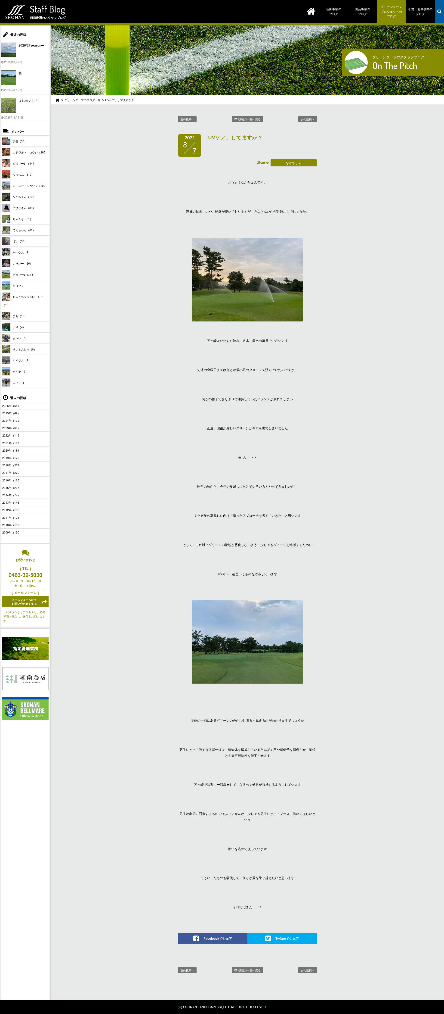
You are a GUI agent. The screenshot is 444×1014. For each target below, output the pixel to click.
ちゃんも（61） (23, 219)
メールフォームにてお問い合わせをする (24, 602)
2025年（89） (11, 413)
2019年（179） (12, 458)
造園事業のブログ (333, 11)
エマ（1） (19, 382)
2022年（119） (12, 435)
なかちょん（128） (25, 197)
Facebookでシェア (218, 938)
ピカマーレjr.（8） (24, 274)
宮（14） (18, 285)
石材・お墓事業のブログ (420, 11)
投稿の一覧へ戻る (249, 119)
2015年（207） (12, 488)
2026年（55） (11, 406)
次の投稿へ (307, 119)
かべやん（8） (22, 252)
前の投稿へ (187, 119)
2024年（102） (12, 420)
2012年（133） (12, 510)
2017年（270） (12, 472)
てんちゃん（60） (24, 230)
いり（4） (19, 327)
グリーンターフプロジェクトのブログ (391, 11)
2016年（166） (12, 480)
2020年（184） (12, 450)
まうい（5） (20, 338)
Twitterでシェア (287, 938)
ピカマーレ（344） (25, 163)
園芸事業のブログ (362, 11)
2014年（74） (11, 495)
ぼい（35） (20, 241)
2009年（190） (12, 532)
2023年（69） (11, 428)
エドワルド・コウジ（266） (30, 152)
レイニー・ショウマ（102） (30, 185)
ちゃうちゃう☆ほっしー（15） (22, 301)
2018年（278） (12, 465)
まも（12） (20, 316)
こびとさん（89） (24, 208)
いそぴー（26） (23, 263)
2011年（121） (12, 517)
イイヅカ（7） (22, 360)
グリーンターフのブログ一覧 (82, 100)
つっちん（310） (23, 174)
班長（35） (20, 141)
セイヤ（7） (20, 371)
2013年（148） (12, 502)
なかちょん (294, 162)
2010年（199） (12, 525)
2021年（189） (12, 443)
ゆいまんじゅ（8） (25, 349)
